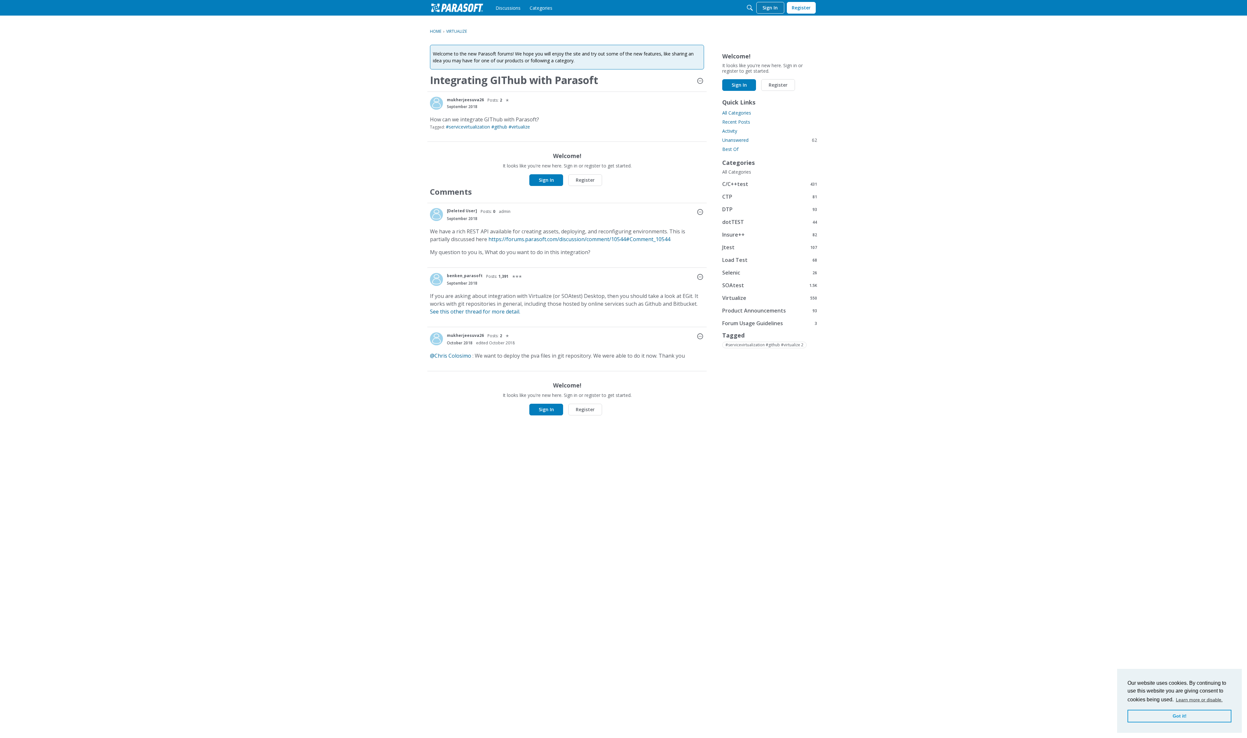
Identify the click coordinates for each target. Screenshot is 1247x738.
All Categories (736, 113)
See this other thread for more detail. (475, 311)
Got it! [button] (1180, 716)
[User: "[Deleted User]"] (436, 214)
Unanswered (769, 140)
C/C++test (769, 183)
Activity (729, 131)
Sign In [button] (546, 180)
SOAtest (769, 285)
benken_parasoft (465, 275)
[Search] (750, 8)
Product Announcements (769, 310)
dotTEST (769, 221)
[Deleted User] (462, 211)
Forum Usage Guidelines (769, 323)
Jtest (769, 247)
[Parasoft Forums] (457, 8)
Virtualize (769, 297)
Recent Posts (736, 122)
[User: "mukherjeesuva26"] (436, 103)
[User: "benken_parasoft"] (436, 279)
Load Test (769, 259)
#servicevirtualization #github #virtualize (488, 127)
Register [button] (585, 180)
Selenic (769, 272)
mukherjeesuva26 (465, 100)
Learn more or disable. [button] (1199, 699)
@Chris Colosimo (450, 355)
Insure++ (769, 234)
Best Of (730, 149)
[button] (700, 81)
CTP (769, 196)
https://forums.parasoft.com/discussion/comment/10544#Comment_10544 (579, 239)
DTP (769, 209)
